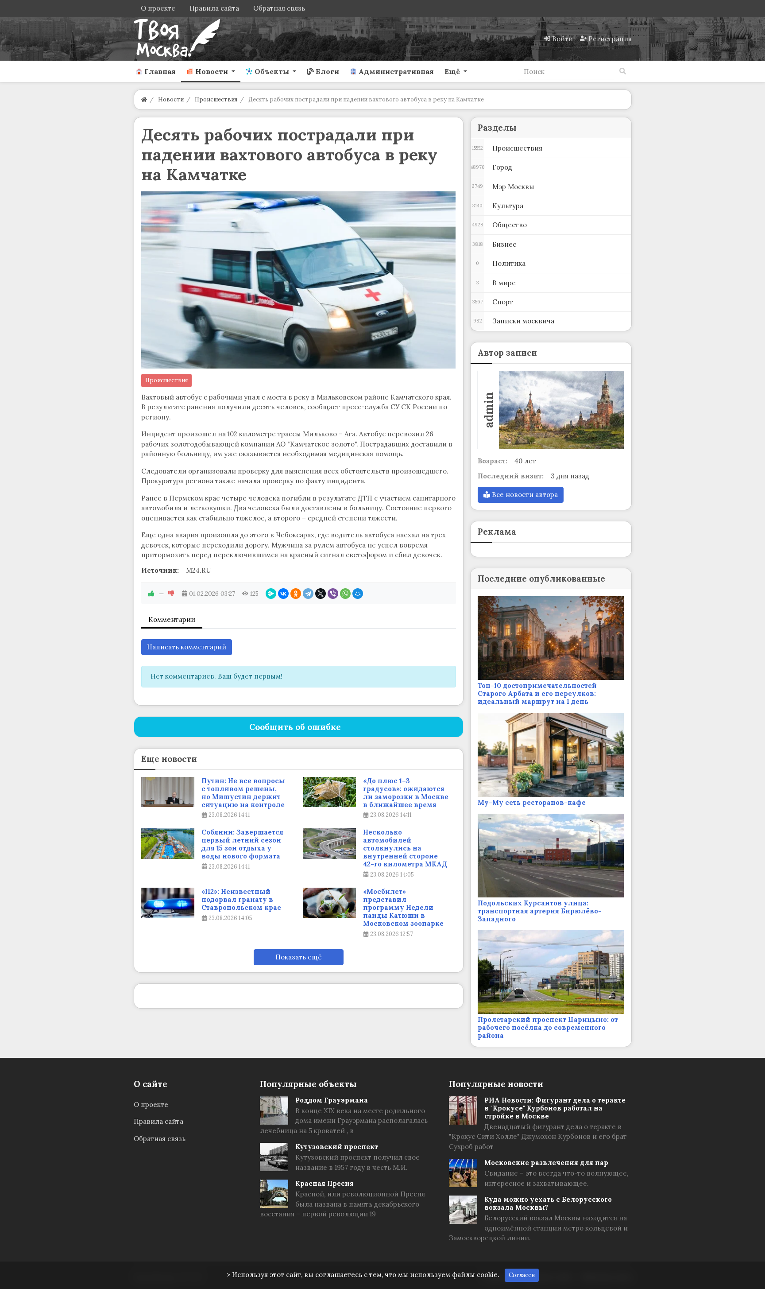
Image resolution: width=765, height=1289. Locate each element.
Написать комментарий (186, 647)
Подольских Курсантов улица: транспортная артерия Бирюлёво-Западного (540, 911)
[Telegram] (308, 593)
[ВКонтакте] (283, 593)
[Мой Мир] (357, 593)
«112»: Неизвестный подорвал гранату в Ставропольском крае (241, 900)
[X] (320, 593)
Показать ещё (298, 957)
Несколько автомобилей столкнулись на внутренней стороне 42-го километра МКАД (405, 848)
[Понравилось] (151, 593)
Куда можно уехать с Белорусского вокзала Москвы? (548, 1203)
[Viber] (333, 593)
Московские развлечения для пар (546, 1162)
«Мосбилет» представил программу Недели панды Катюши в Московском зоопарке (403, 908)
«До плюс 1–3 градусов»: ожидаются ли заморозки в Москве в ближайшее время (405, 793)
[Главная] (144, 99)
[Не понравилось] (171, 593)
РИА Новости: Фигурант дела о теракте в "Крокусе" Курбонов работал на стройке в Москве (555, 1108)
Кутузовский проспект (336, 1146)
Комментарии (171, 619)
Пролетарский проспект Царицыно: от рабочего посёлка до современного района (548, 1027)
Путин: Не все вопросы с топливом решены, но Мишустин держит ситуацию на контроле (243, 793)
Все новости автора (524, 494)
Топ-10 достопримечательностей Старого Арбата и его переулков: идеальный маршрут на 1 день (537, 693)
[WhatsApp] (345, 593)
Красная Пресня (324, 1183)
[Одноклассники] (295, 593)
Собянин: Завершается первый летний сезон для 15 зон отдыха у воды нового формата (242, 844)
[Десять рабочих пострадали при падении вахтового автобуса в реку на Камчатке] (298, 280)
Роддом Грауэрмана (331, 1100)
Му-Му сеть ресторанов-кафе (532, 802)
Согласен (522, 1275)
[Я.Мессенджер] (271, 593)
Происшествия (166, 380)
